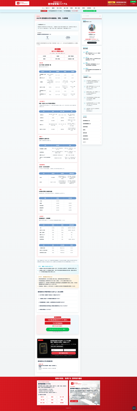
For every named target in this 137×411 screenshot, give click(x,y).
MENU (133, 3)
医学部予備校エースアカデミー (91, 39)
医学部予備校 (85, 126)
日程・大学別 (60, 8)
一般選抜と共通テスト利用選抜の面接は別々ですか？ (50, 298)
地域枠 (44, 58)
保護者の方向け (85, 139)
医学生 (84, 129)
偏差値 (54, 8)
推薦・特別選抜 (71, 56)
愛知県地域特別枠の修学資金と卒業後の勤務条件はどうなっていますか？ (54, 305)
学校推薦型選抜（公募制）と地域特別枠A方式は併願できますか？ (52, 302)
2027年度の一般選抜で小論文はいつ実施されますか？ (50, 295)
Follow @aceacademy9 (92, 42)
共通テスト (48, 8)
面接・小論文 (78, 8)
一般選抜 (57, 56)
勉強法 (72, 8)
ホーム (43, 8)
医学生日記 (85, 132)
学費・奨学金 (57, 58)
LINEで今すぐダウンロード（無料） (90, 10)
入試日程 (44, 56)
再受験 (84, 8)
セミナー (84, 142)
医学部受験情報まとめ (87, 123)
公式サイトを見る (74, 401)
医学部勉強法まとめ (86, 120)
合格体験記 (89, 8)
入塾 (94, 8)
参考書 (52, 399)
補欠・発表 (66, 8)
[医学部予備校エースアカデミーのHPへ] (22, 3)
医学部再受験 (85, 135)
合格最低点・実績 (71, 58)
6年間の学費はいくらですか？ (45, 309)
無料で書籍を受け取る (63, 353)
